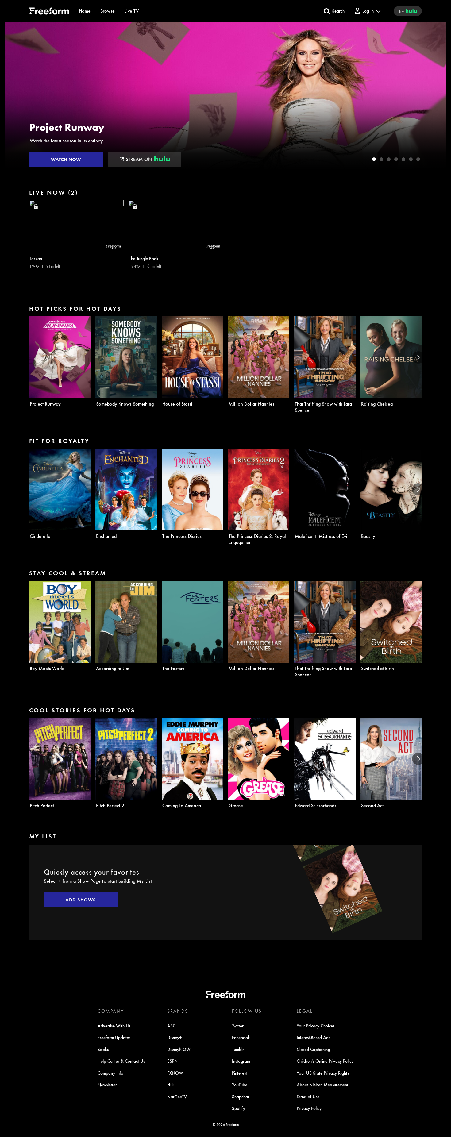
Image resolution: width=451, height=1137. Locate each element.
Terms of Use (308, 1096)
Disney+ (174, 1037)
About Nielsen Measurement (322, 1084)
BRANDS (177, 1011)
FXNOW (175, 1073)
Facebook (241, 1037)
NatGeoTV (177, 1096)
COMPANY (111, 1011)
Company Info (110, 1073)
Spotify (238, 1108)
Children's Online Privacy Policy (325, 1061)
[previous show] (16, 96)
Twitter (238, 1026)
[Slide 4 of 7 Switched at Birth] (396, 159)
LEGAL (305, 1011)
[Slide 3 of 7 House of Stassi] (388, 159)
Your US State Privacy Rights (323, 1073)
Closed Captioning (313, 1049)
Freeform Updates (114, 1037)
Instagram (241, 1061)
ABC (171, 1026)
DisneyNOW (179, 1049)
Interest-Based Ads (313, 1037)
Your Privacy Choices (315, 1026)
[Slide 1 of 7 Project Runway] (374, 159)
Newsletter (107, 1084)
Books (103, 1049)
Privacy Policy (309, 1108)
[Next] (418, 357)
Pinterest (239, 1073)
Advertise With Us (114, 1026)
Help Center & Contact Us (121, 1061)
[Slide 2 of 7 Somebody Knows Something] (381, 159)
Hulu (171, 1084)
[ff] (49, 12)
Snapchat (240, 1096)
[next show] (435, 96)
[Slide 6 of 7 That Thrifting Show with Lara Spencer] (410, 159)
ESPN (172, 1061)
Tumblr (238, 1049)
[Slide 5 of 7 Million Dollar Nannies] (403, 159)
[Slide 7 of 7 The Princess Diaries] (418, 159)
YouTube (239, 1084)
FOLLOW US (247, 1011)
